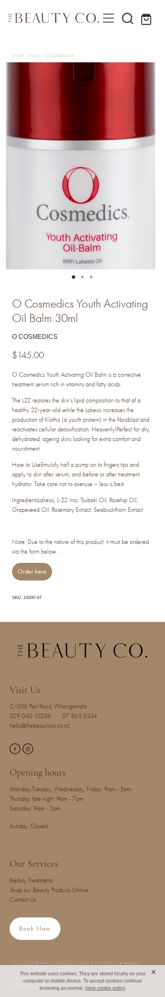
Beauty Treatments (31, 880)
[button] (127, 18)
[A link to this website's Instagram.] (27, 748)
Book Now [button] (35, 928)
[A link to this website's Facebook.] (15, 748)
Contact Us (23, 899)
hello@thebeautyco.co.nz (40, 725)
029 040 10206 (32, 716)
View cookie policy (105, 988)
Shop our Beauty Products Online (49, 890)
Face (34, 55)
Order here (32, 571)
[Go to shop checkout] (147, 18)
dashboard (65, 963)
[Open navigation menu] (108, 18)
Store (18, 55)
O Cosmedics (60, 55)
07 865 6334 (84, 716)
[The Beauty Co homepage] (53, 18)
